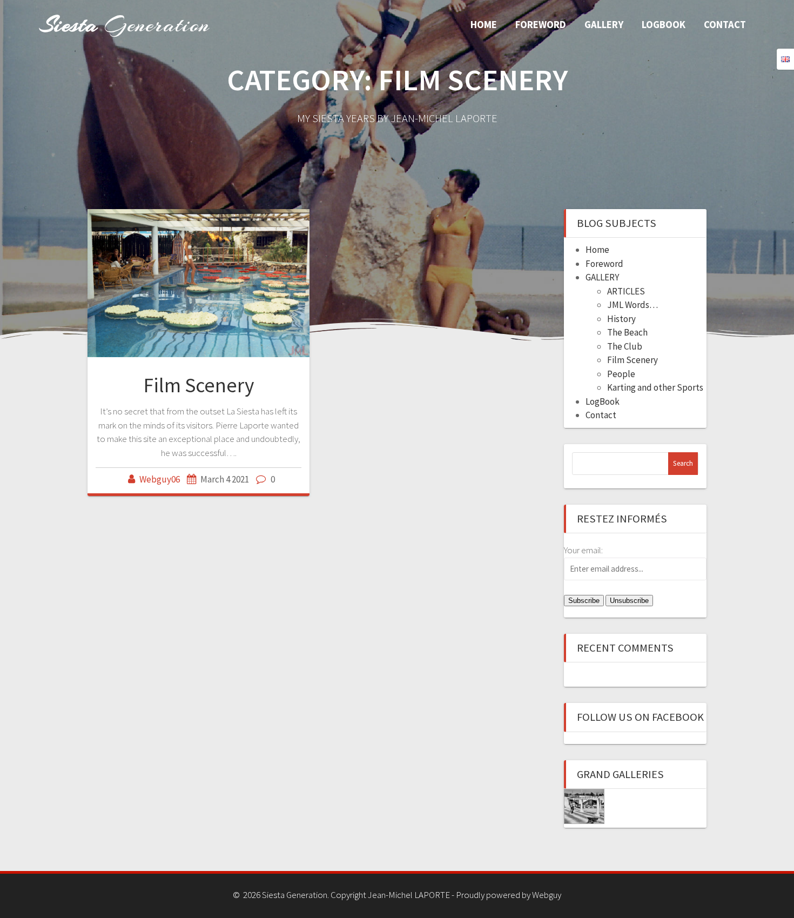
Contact (725, 24)
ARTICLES (626, 291)
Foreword (540, 24)
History (621, 319)
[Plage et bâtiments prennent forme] (584, 806)
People (621, 374)
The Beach (627, 332)
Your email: (583, 550)
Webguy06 (159, 479)
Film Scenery (199, 385)
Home (483, 24)
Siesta (125, 24)
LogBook (663, 24)
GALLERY (603, 24)
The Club (624, 346)
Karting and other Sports (655, 387)
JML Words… (632, 305)
